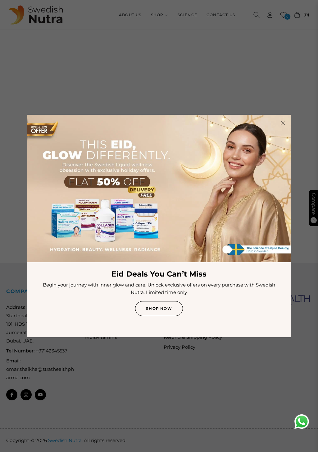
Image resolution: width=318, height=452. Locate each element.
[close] (282, 122)
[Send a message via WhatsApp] (301, 421)
